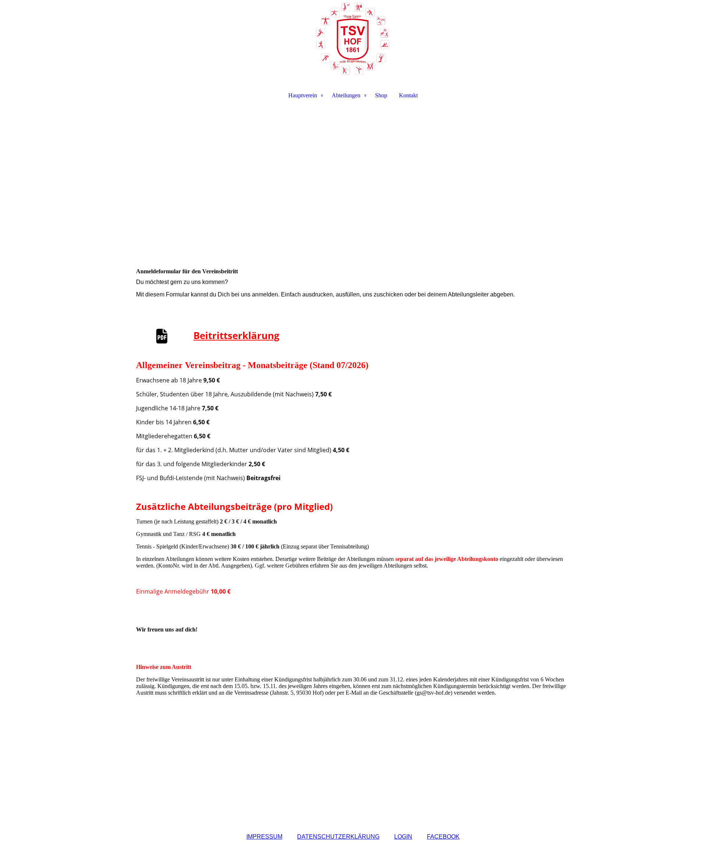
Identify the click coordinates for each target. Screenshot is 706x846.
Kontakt (408, 95)
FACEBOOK (443, 837)
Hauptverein (302, 95)
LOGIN (403, 837)
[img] (353, 39)
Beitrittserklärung (236, 335)
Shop (381, 95)
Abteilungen (346, 95)
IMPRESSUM (264, 837)
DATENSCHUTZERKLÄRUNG (338, 837)
